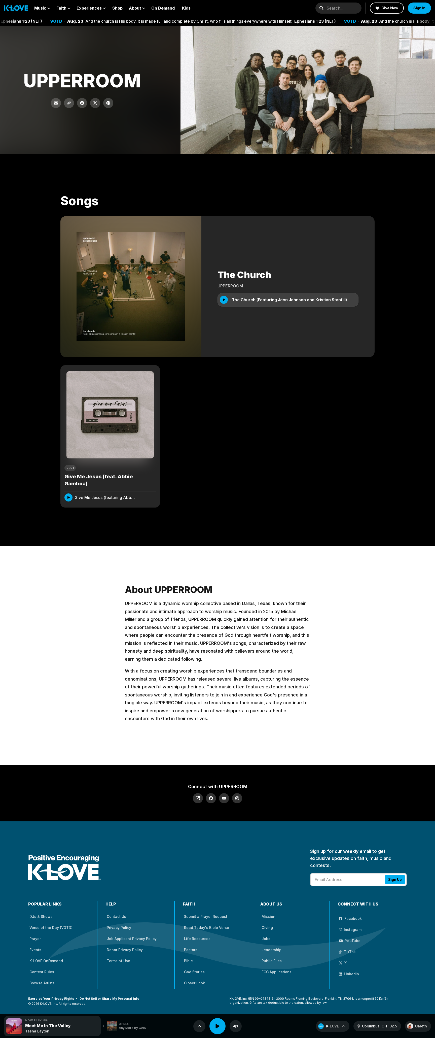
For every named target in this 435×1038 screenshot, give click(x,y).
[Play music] (217, 1026)
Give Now (389, 8)
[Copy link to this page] (69, 103)
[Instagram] (237, 798)
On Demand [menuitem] (163, 8)
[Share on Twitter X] (95, 103)
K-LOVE (332, 1026)
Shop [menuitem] (117, 8)
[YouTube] (224, 798)
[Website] (198, 798)
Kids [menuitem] (186, 8)
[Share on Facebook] (82, 103)
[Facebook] (211, 798)
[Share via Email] (56, 103)
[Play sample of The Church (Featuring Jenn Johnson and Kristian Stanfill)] (224, 300)
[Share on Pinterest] (108, 103)
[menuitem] (42, 8)
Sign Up (395, 879)
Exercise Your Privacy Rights (51, 998)
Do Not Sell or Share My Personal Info (109, 998)
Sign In (419, 8)
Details (144, 497)
